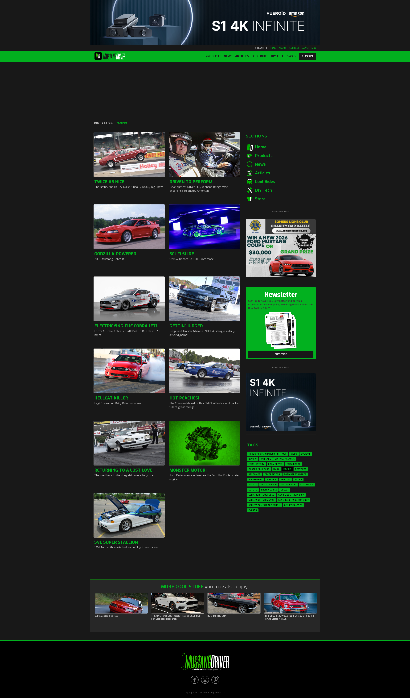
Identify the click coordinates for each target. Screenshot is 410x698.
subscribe (307, 56)
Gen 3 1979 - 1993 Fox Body (293, 500)
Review (253, 459)
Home (260, 147)
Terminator (294, 464)
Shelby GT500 (269, 484)
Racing (287, 469)
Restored (301, 469)
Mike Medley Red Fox (106, 616)
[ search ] (261, 48)
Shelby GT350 (288, 484)
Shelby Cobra (269, 490)
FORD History (256, 464)
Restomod (255, 474)
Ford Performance (295, 474)
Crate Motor (272, 474)
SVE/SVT (305, 454)
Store (260, 199)
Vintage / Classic (285, 459)
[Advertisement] (205, 85)
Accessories (256, 479)
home (273, 48)
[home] (109, 55)
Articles (242, 56)
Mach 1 (298, 479)
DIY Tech (277, 56)
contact (294, 48)
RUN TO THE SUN (216, 616)
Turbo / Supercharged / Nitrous (268, 454)
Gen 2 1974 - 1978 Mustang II (264, 505)
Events (253, 510)
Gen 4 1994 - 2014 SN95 (261, 500)
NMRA (276, 469)
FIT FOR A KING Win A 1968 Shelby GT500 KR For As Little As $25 (289, 617)
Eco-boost (306, 484)
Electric (272, 479)
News (228, 56)
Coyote (253, 490)
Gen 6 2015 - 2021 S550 (261, 495)
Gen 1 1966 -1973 (293, 505)
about (283, 48)
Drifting (286, 479)
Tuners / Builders (259, 469)
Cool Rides (259, 56)
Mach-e (253, 484)
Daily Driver (275, 464)
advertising (309, 48)
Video (294, 454)
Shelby (285, 490)
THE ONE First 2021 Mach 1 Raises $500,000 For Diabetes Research (176, 617)
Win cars (266, 459)
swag (291, 56)
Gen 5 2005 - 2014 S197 (291, 495)
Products (213, 56)
